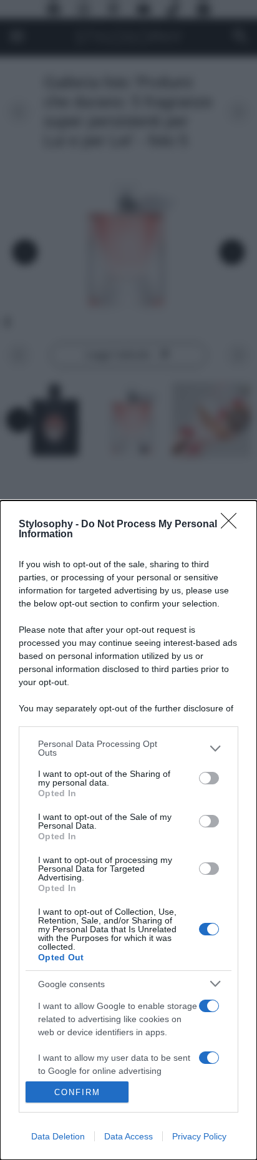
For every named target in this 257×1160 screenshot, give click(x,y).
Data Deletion (58, 1136)
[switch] (209, 778)
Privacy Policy (199, 1136)
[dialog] (128, 830)
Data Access (128, 1136)
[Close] (233, 525)
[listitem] (128, 748)
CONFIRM (77, 1092)
